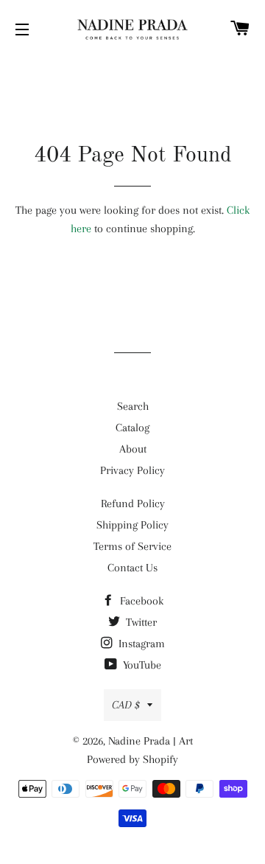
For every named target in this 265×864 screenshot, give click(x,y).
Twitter (140, 622)
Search (133, 406)
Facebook (140, 600)
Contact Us (132, 567)
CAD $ (126, 704)
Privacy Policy (132, 470)
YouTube (140, 665)
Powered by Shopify (132, 759)
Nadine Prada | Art (150, 741)
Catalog (132, 427)
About (132, 449)
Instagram (140, 643)
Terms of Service (132, 546)
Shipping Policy (132, 525)
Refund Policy (133, 503)
